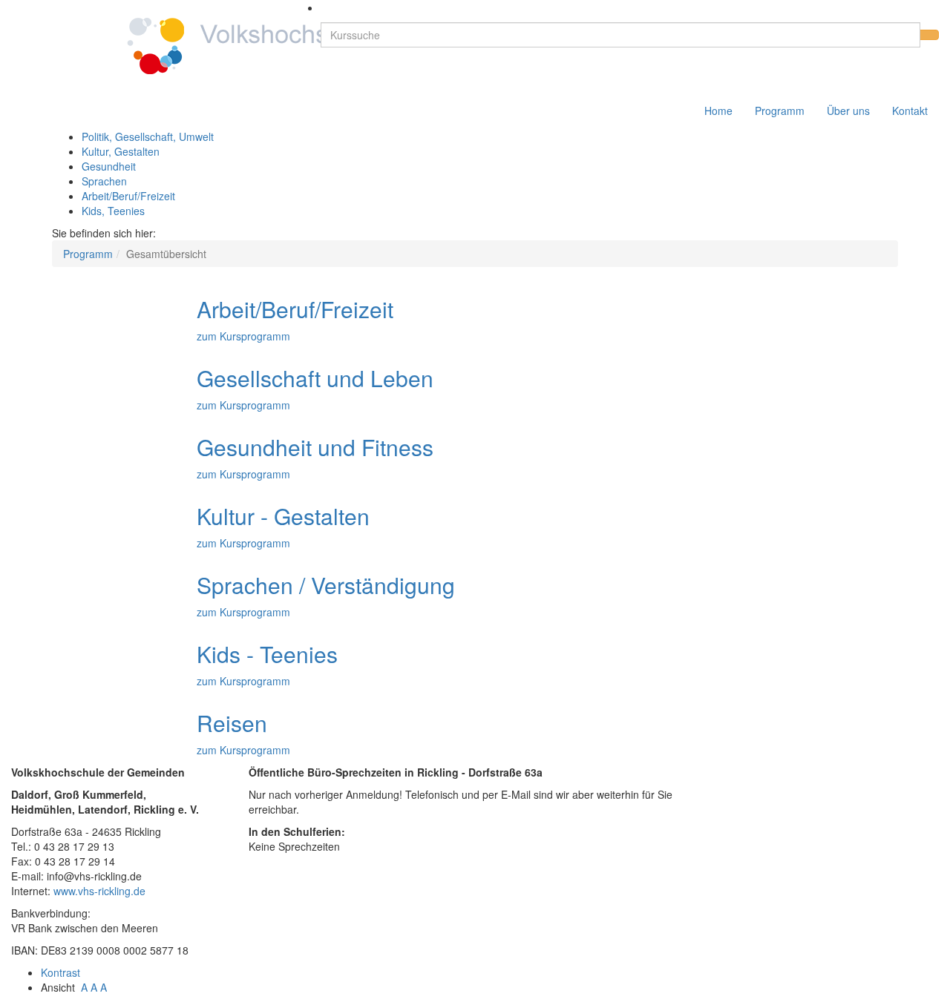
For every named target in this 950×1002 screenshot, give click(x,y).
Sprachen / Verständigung (326, 585)
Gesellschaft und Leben (315, 378)
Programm (780, 110)
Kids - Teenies (267, 654)
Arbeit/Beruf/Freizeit (128, 195)
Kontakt (910, 110)
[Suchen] (929, 35)
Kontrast (63, 972)
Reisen (232, 723)
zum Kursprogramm (243, 336)
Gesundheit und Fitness (315, 447)
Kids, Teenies (113, 210)
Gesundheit (109, 166)
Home (718, 110)
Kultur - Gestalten (283, 516)
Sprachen (104, 181)
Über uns (848, 110)
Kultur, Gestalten (121, 151)
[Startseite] (210, 44)
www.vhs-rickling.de (99, 890)
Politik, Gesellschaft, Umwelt (148, 136)
